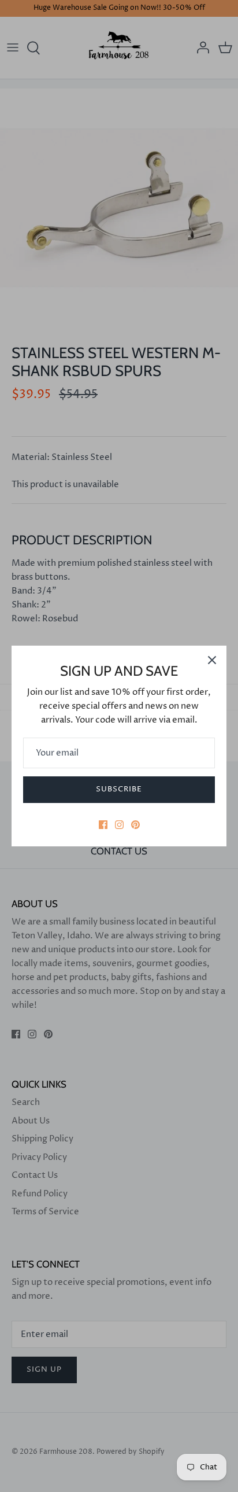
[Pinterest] (135, 824)
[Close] (212, 660)
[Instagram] (119, 824)
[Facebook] (103, 824)
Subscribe (119, 789)
